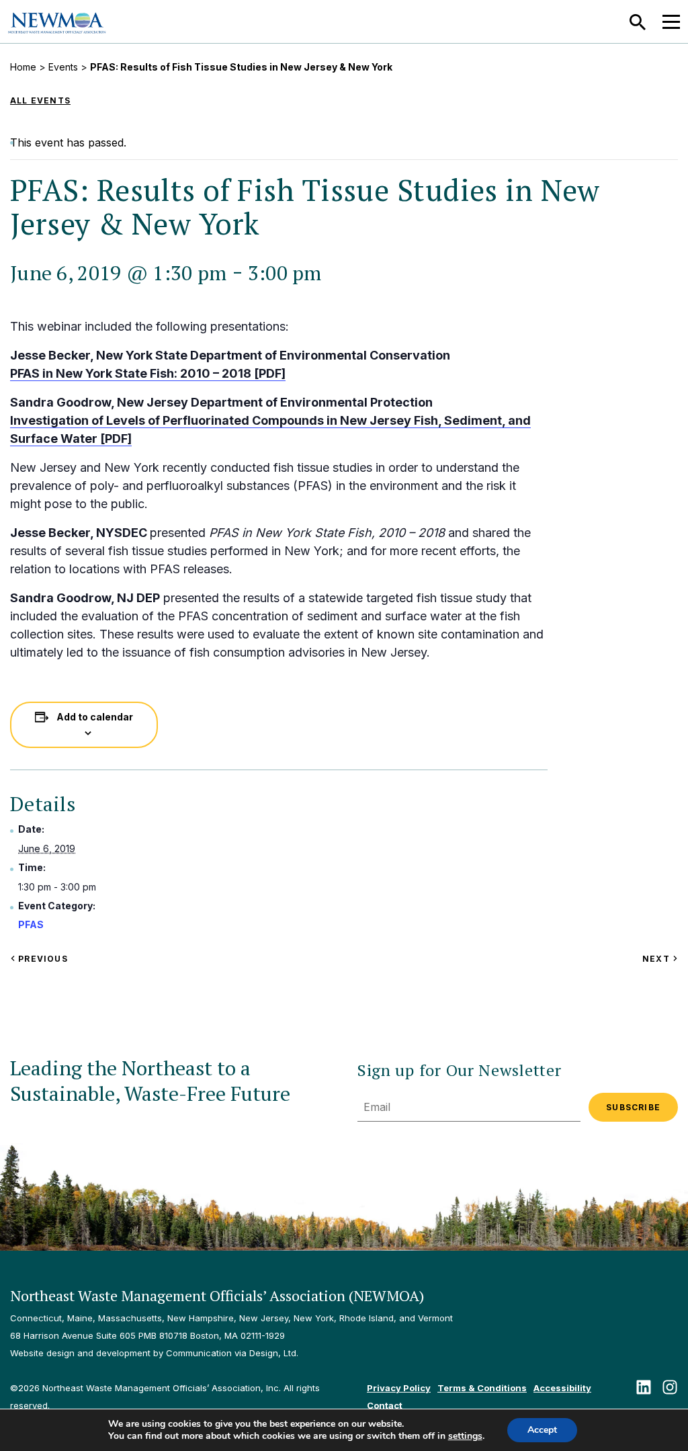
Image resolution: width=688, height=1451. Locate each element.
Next (660, 959)
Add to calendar (94, 716)
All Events (40, 100)
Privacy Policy (399, 1387)
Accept (542, 1429)
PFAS (31, 924)
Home (23, 67)
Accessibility (562, 1387)
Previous (41, 959)
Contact (384, 1405)
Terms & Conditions (482, 1387)
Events (63, 67)
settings (465, 1436)
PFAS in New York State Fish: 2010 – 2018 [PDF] (148, 373)
